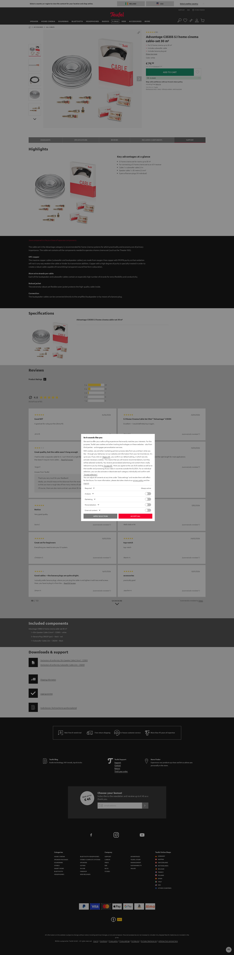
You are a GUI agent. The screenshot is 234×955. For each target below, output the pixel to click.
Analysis (88, 494)
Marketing (88, 499)
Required (88, 488)
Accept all (135, 516)
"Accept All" (108, 465)
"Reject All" (106, 457)
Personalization (90, 505)
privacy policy (138, 480)
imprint (86, 483)
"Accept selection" (90, 474)
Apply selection (100, 516)
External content (91, 510)
